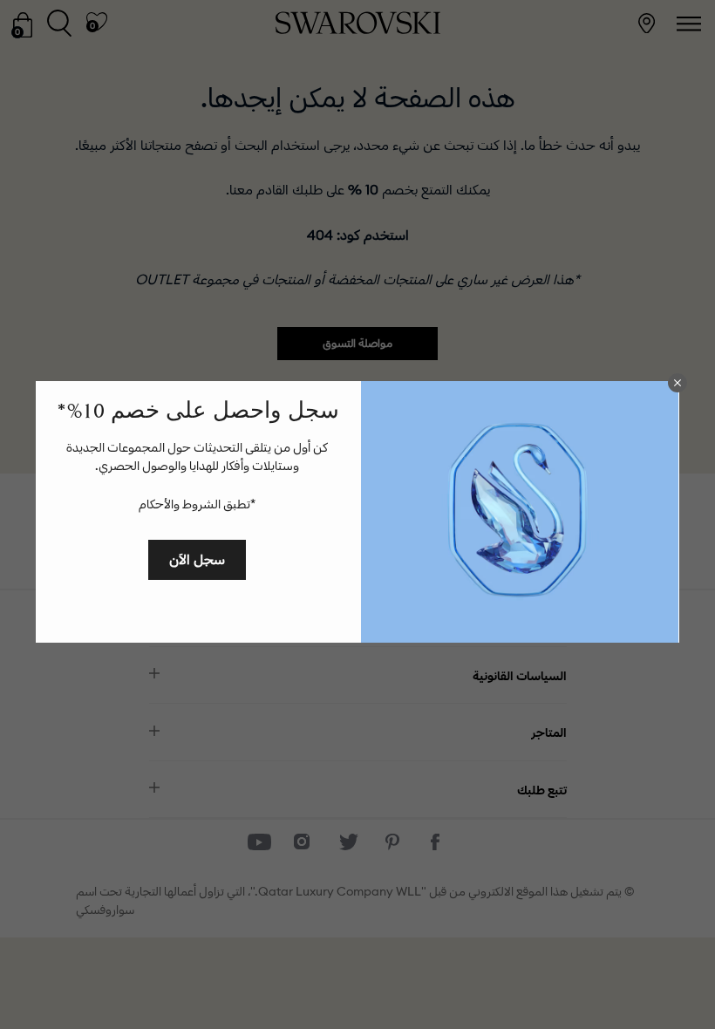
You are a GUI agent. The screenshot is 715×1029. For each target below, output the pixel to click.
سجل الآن (197, 559)
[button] (677, 382)
